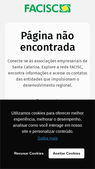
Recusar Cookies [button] (29, 153)
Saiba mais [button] (47, 138)
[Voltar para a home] (47, 8)
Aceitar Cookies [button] (66, 153)
